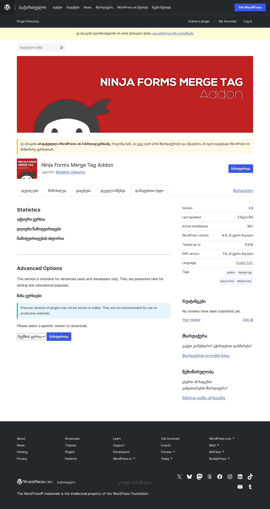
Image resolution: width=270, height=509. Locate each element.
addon (231, 272)
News (21, 445)
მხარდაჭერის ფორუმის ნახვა (206, 355)
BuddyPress (219, 458)
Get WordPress (250, 7)
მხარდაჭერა (243, 190)
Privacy (22, 458)
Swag (167, 458)
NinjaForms (244, 281)
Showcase (72, 438)
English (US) (244, 263)
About (21, 438)
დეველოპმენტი (113, 190)
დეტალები (29, 190)
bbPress (216, 452)
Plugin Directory (28, 21)
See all (248, 320)
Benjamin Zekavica (70, 172)
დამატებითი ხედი (149, 190)
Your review (191, 320)
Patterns (71, 458)
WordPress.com (222, 438)
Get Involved (170, 438)
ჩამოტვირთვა (240, 168)
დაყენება (83, 190)
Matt (214, 445)
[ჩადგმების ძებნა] (61, 47)
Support (118, 445)
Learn (117, 438)
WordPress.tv (124, 458)
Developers (121, 452)
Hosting (22, 452)
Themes (70, 445)
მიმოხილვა (57, 190)
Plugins (70, 452)
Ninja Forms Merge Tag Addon (77, 165)
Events (166, 445)
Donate (168, 452)
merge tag (244, 272)
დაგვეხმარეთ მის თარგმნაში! (173, 33)
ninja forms (227, 281)
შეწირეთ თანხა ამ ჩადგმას (203, 398)
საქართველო (66, 482)
